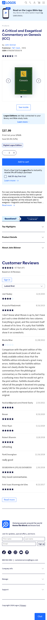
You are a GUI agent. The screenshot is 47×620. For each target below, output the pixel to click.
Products (5, 26)
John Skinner (10, 45)
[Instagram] (15, 552)
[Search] (26, 2)
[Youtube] (21, 552)
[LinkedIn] (27, 552)
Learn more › (18, 15)
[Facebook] (4, 552)
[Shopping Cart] (39, 3)
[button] (8, 81)
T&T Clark (16, 48)
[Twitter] (9, 552)
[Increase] (14, 153)
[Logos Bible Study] (9, 2)
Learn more (22, 122)
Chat (40, 616)
